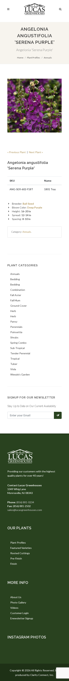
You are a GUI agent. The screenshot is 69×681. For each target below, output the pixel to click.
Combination (17, 289)
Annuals (48, 57)
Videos (14, 607)
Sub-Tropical (17, 348)
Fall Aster (15, 295)
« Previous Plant (16, 152)
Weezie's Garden (20, 374)
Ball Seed (28, 203)
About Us (15, 597)
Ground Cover (18, 305)
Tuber (13, 363)
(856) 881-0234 (25, 502)
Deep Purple (34, 207)
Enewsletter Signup (21, 618)
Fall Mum (15, 300)
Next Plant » (36, 152)
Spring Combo (18, 342)
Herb (13, 310)
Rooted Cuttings (20, 553)
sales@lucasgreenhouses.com (24, 509)
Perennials (16, 326)
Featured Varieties (21, 547)
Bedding (15, 279)
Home (20, 57)
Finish (13, 563)
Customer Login (19, 613)
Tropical (15, 358)
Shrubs (14, 337)
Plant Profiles (33, 57)
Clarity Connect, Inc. (42, 674)
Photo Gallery (18, 602)
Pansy (13, 321)
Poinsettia (16, 332)
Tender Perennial (20, 353)
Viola (13, 369)
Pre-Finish (16, 558)
